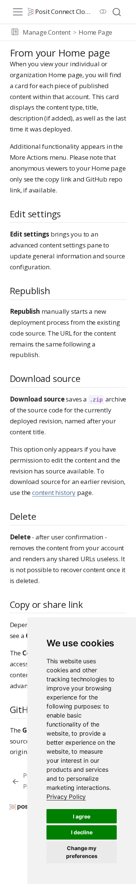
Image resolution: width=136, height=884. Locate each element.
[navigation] (123, 32)
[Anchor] (66, 213)
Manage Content (47, 32)
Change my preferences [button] (81, 852)
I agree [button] (81, 816)
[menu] (17, 12)
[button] (14, 32)
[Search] (117, 12)
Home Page (95, 32)
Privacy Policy (66, 796)
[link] (66, 796)
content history (54, 492)
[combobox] (117, 12)
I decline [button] (82, 832)
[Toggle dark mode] (103, 11)
